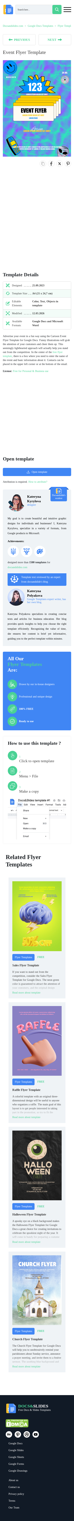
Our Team (14, 1507)
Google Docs (15, 1443)
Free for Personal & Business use (30, 371)
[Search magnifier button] (56, 9)
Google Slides (16, 1450)
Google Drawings (18, 1470)
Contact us (14, 1487)
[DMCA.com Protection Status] (17, 1425)
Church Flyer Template (27, 1339)
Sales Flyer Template (25, 965)
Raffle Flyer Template (26, 1089)
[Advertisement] (37, 223)
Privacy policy (16, 1494)
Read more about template (26, 992)
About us (13, 1480)
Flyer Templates (25, 664)
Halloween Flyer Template (29, 1214)
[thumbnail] (37, 915)
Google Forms (16, 1464)
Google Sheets (16, 1457)
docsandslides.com (17, 567)
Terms (12, 1500)
